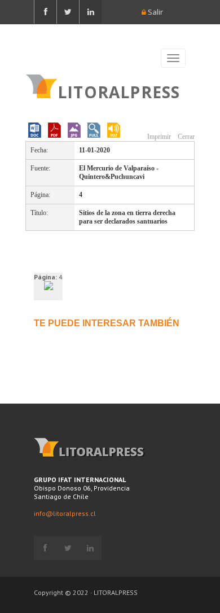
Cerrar (185, 137)
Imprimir (158, 137)
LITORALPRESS (119, 90)
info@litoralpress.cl (65, 513)
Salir (154, 12)
